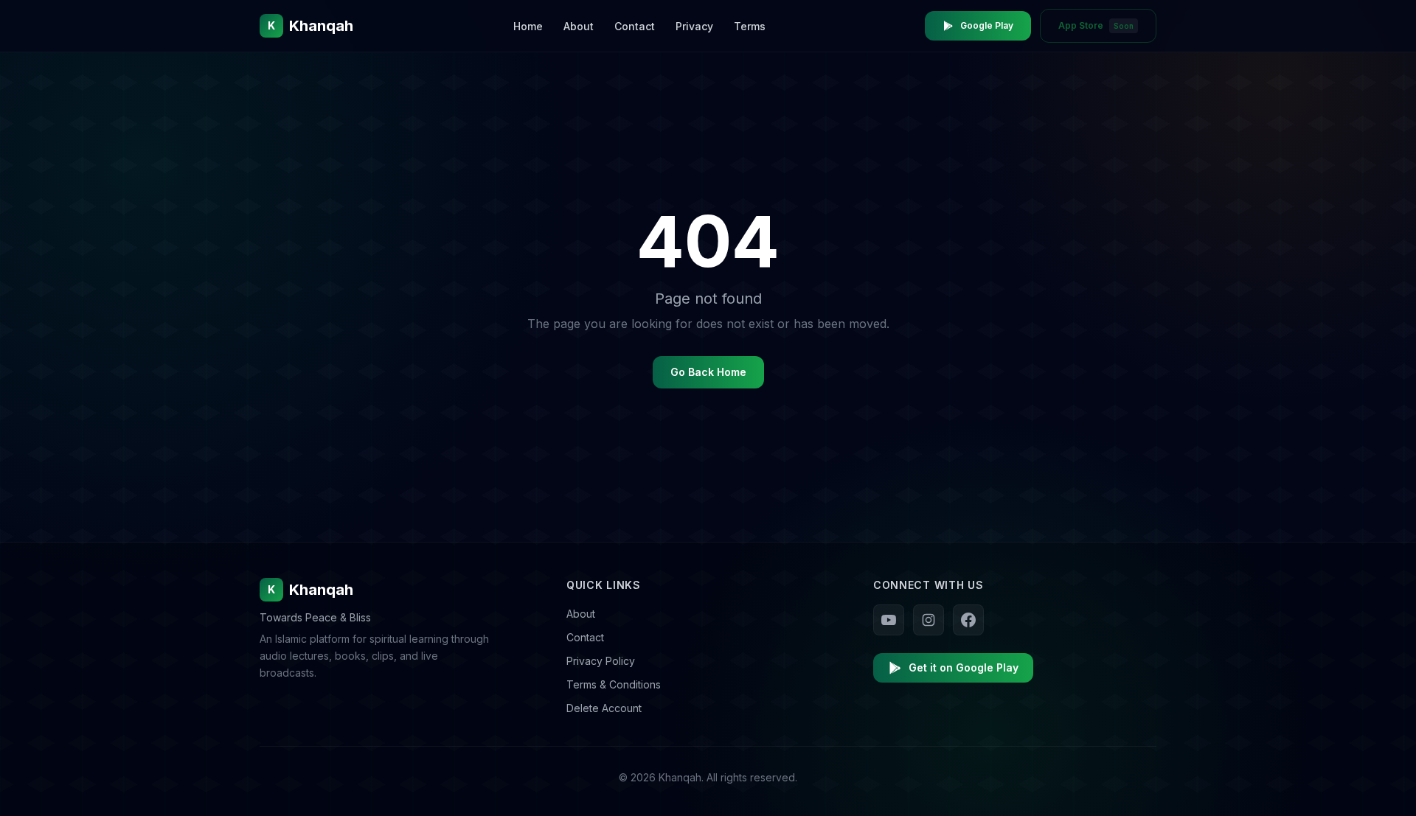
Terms (750, 26)
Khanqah (310, 590)
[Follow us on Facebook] (968, 619)
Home (528, 26)
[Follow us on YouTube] (888, 619)
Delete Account (604, 708)
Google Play (986, 25)
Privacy (694, 26)
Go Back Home (708, 372)
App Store (1096, 25)
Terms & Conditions (613, 684)
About (578, 26)
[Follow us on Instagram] (928, 619)
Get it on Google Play (963, 667)
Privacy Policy (600, 661)
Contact (634, 26)
